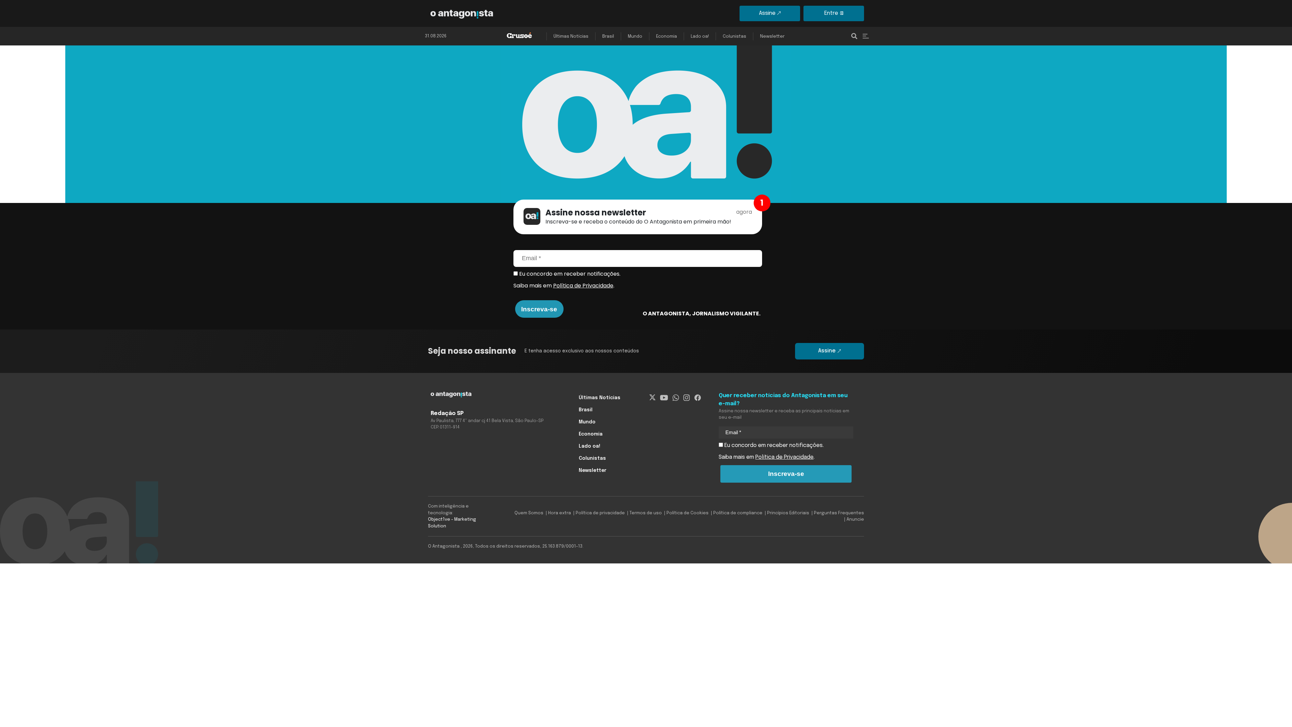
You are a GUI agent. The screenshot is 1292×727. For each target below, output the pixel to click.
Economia (666, 36)
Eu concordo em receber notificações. (569, 274)
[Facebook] (697, 398)
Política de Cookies (688, 513)
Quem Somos (528, 513)
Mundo (635, 36)
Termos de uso (646, 513)
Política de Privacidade (583, 285)
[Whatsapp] (676, 398)
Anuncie (855, 519)
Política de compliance (737, 513)
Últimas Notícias (570, 36)
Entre (831, 13)
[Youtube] (664, 398)
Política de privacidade (600, 513)
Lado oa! (700, 36)
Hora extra (559, 513)
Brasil (608, 36)
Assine (767, 13)
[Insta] (686, 398)
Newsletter (772, 36)
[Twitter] (652, 398)
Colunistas (734, 36)
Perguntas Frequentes (839, 513)
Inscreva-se (539, 309)
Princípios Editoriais (788, 513)
